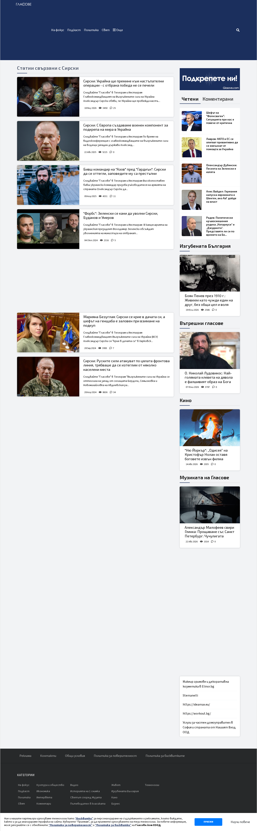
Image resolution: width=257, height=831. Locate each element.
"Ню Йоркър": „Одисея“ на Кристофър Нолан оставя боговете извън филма (206, 454)
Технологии (152, 785)
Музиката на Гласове (204, 477)
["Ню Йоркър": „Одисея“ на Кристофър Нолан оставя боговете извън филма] (210, 427)
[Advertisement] (180, 30)
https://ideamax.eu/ (196, 704)
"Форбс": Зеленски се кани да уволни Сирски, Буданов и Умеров (120, 215)
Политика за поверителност (115, 756)
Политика (91, 30)
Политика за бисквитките (165, 756)
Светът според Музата (86, 798)
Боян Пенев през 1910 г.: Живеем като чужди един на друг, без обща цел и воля (209, 299)
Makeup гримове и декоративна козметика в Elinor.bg (206, 684)
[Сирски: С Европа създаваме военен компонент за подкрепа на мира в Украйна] (48, 141)
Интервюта (44, 798)
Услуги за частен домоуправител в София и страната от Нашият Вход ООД (209, 727)
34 (114, 392)
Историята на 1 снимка (85, 791)
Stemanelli (190, 695)
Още (119, 30)
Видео (74, 785)
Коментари (44, 804)
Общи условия (75, 756)
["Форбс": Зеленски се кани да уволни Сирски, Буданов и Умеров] (48, 229)
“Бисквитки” (84, 819)
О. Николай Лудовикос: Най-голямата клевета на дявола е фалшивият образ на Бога (209, 377)
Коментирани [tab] (218, 99)
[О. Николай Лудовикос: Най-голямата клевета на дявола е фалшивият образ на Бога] (210, 350)
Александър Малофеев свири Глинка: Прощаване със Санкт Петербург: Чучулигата (209, 531)
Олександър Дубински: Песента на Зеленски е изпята (221, 169)
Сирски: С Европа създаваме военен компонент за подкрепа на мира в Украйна (125, 127)
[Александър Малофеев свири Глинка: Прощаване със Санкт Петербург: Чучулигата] (210, 504)
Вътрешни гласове (201, 323)
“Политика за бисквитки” (113, 825)
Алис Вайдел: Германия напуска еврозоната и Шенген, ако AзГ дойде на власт (221, 196)
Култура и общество (50, 785)
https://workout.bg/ (197, 713)
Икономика (43, 791)
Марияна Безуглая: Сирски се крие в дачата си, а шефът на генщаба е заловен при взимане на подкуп (124, 321)
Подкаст (74, 30)
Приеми (208, 822)
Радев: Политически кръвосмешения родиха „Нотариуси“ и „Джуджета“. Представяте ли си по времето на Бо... (220, 226)
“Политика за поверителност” (70, 825)
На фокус (57, 30)
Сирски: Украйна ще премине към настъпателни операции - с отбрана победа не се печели (123, 83)
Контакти (48, 756)
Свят (106, 30)
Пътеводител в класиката (87, 804)
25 (114, 108)
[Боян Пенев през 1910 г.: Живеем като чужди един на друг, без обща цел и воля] (210, 273)
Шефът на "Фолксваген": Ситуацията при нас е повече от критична (220, 117)
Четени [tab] (190, 99)
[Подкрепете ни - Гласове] (210, 79)
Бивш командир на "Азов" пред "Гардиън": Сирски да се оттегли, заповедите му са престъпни (124, 171)
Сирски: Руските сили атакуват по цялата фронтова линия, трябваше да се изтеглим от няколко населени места (126, 365)
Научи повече (240, 822)
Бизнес (115, 804)
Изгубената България (205, 246)
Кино (186, 400)
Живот (115, 785)
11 (114, 196)
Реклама (25, 756)
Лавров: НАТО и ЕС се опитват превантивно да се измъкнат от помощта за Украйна (222, 144)
